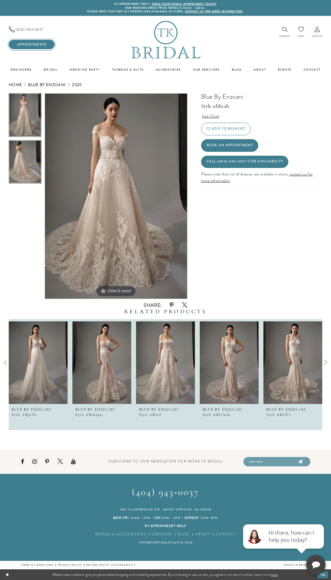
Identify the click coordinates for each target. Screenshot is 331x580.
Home (15, 85)
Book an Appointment (230, 145)
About (202, 534)
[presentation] (38, 362)
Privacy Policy (70, 565)
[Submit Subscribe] (299, 462)
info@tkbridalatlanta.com (165, 542)
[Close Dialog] (7, 574)
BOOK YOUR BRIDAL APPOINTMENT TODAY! (184, 4)
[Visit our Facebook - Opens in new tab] (22, 462)
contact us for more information (214, 11)
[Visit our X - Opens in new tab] (60, 461)
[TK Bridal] (165, 40)
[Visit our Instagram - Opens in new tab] (34, 462)
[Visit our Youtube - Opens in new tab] (73, 462)
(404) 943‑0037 (165, 492)
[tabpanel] (25, 116)
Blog (183, 534)
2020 (77, 85)
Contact (226, 534)
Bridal (103, 534)
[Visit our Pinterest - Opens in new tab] (47, 462)
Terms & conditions (37, 565)
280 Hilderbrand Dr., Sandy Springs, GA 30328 (165, 509)
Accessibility (124, 565)
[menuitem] (32, 30)
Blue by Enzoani (47, 85)
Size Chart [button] (210, 116)
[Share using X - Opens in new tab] (184, 305)
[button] (317, 32)
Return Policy (98, 565)
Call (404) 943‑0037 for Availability (245, 161)
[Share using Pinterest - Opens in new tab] (171, 305)
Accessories (131, 534)
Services (162, 534)
